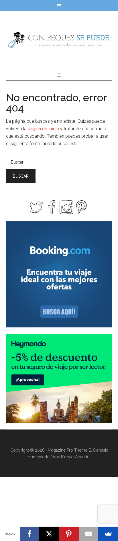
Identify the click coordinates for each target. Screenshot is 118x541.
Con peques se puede (59, 40)
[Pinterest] (69, 534)
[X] (49, 534)
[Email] (89, 534)
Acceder (83, 456)
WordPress (61, 456)
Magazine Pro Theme (67, 450)
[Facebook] (30, 534)
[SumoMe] (108, 534)
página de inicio (43, 128)
